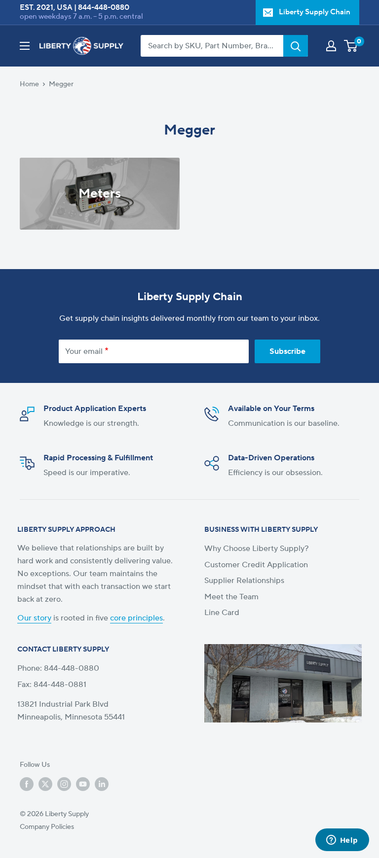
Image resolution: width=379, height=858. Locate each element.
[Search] (295, 46)
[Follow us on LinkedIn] (102, 784)
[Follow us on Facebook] (27, 784)
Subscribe (287, 351)
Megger (61, 84)
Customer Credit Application (256, 565)
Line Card (221, 613)
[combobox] (212, 46)
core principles (136, 618)
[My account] (331, 45)
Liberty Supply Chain (314, 12)
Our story (34, 618)
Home (29, 84)
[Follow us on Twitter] (45, 784)
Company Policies (47, 827)
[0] (351, 46)
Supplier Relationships (244, 580)
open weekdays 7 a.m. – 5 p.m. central (81, 16)
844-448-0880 (103, 7)
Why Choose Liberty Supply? (256, 548)
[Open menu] (25, 46)
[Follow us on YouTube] (83, 784)
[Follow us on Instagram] (64, 784)
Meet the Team (231, 597)
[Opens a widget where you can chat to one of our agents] (342, 840)
